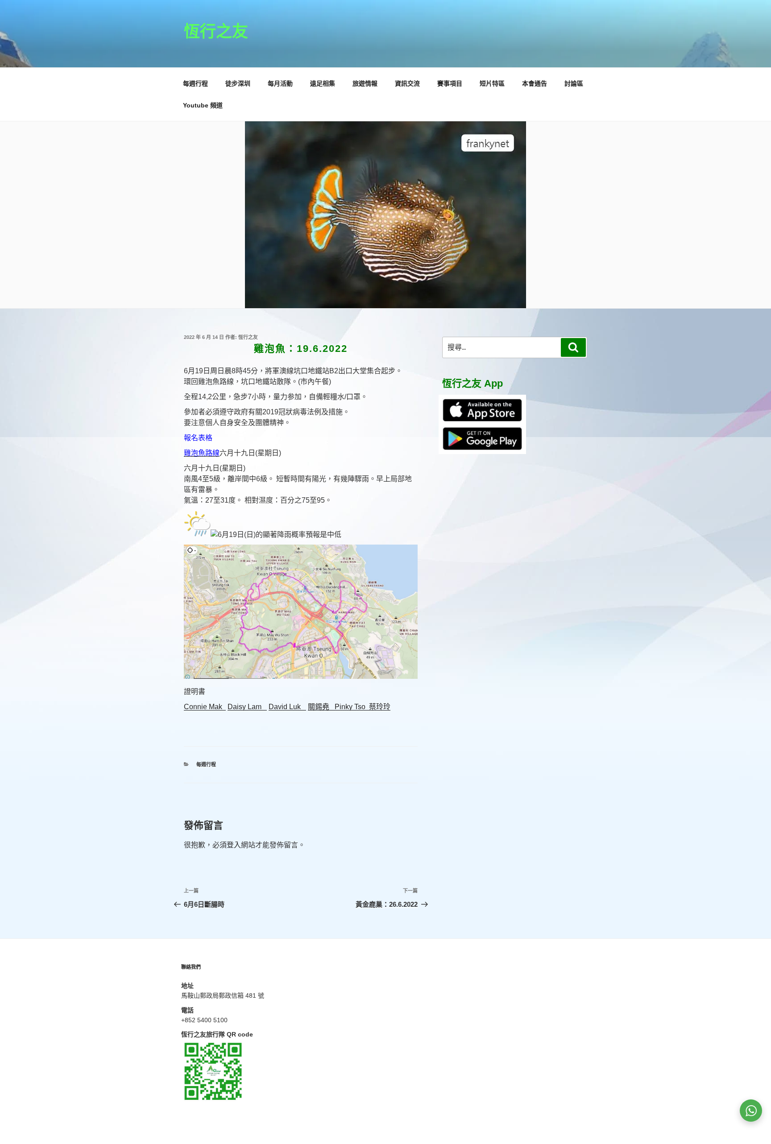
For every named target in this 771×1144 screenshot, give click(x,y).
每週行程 (195, 83)
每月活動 (280, 83)
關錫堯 (321, 706)
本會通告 (534, 83)
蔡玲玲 (379, 706)
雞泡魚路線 (202, 453)
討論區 (573, 83)
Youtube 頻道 (203, 105)
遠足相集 (322, 83)
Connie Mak (205, 706)
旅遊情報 (364, 83)
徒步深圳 (237, 83)
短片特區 (492, 83)
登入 (234, 845)
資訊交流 (407, 83)
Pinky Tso (352, 706)
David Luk (287, 706)
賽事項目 (449, 83)
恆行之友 (216, 31)
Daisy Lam (247, 706)
